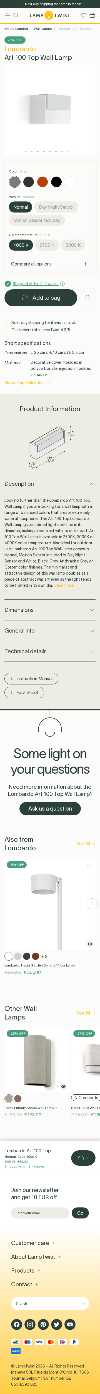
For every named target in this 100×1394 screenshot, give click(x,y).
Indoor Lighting (16, 28)
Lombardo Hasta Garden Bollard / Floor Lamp (39, 965)
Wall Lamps (43, 28)
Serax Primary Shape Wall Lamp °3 (30, 1107)
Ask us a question (50, 809)
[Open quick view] (90, 944)
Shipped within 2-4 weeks (24, 1166)
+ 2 (44, 956)
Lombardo (20, 49)
